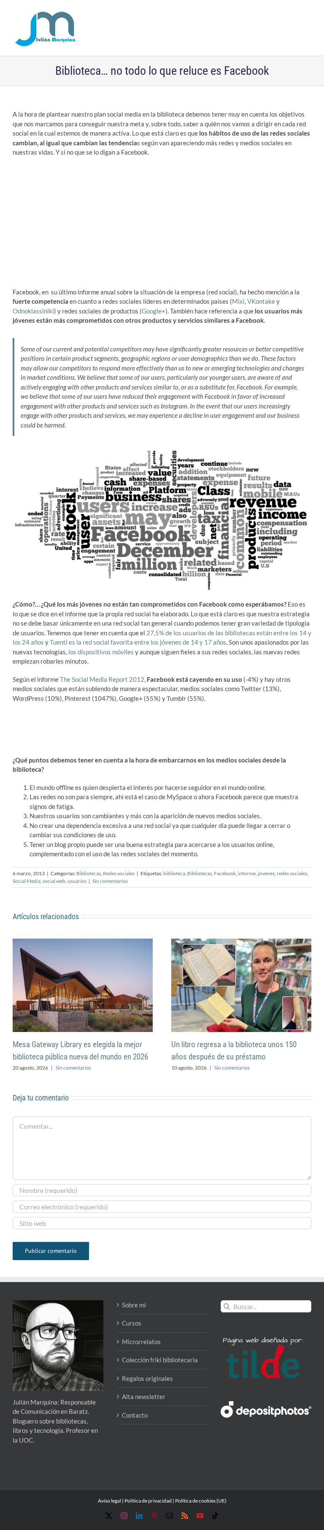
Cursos (131, 1323)
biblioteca (174, 873)
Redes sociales (119, 873)
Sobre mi (134, 1305)
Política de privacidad (148, 1500)
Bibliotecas (88, 873)
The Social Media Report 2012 (102, 679)
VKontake (261, 301)
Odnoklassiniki (33, 311)
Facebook (225, 873)
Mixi (238, 301)
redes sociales (292, 873)
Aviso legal (109, 1500)
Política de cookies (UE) (201, 1500)
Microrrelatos (141, 1341)
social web (54, 881)
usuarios (77, 881)
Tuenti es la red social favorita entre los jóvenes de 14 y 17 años (138, 642)
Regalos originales (147, 1378)
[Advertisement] (162, 225)
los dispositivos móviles (101, 652)
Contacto (135, 1415)
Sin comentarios (110, 881)
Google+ (153, 311)
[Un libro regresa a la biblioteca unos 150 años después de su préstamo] (241, 942)
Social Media (26, 881)
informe (247, 873)
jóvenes (266, 873)
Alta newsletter (143, 1396)
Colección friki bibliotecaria (160, 1360)
